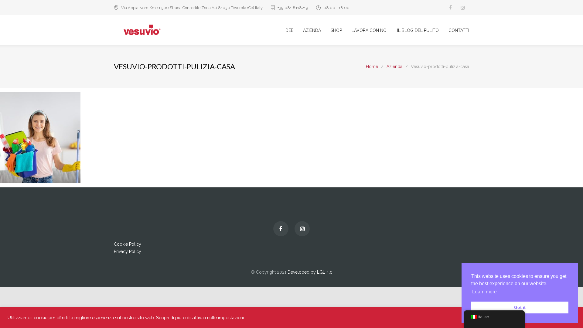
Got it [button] (520, 307)
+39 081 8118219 (293, 7)
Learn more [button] (484, 291)
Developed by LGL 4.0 (310, 272)
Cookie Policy (127, 244)
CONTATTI (458, 30)
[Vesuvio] (199, 30)
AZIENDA (312, 30)
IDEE (289, 30)
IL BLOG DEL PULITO (418, 30)
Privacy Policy (127, 251)
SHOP (336, 30)
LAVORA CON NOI (369, 30)
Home (372, 66)
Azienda (394, 66)
